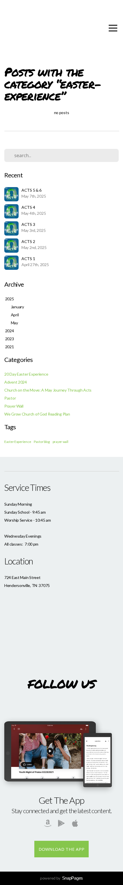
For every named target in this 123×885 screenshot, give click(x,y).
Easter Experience (17, 442)
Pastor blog (42, 442)
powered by (61, 878)
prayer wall (60, 442)
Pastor (10, 398)
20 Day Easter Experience (26, 374)
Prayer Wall (13, 406)
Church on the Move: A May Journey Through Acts (48, 390)
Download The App (62, 849)
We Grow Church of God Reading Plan (37, 414)
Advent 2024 (15, 382)
